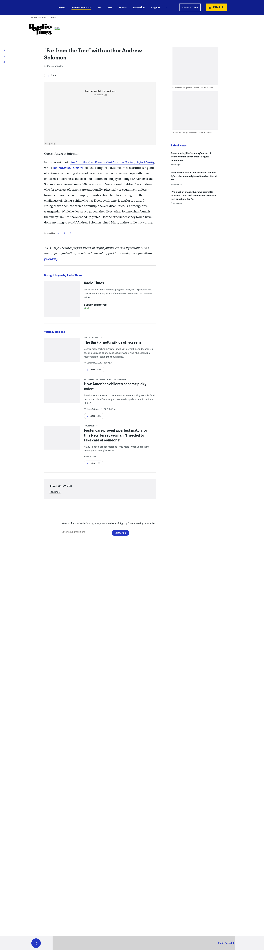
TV (99, 7)
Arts (109, 7)
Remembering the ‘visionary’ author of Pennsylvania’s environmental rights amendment (191, 156)
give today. (51, 259)
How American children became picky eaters (115, 386)
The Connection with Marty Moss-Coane (105, 379)
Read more (55, 491)
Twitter (64, 233)
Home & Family (38, 17)
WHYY (40, 7)
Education (139, 7)
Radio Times (94, 282)
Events (123, 7)
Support (155, 7)
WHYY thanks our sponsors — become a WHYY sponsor (192, 88)
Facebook (58, 233)
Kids (53, 17)
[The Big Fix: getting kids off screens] (62, 352)
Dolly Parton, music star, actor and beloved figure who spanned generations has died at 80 (194, 176)
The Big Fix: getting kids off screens (112, 342)
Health (98, 337)
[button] (36, 943)
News (62, 7)
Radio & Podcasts (81, 7)
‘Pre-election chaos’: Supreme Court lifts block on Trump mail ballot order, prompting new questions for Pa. (194, 195)
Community (91, 425)
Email (70, 233)
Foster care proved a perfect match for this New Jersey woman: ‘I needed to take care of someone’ (115, 435)
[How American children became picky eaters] (62, 393)
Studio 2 (88, 337)
